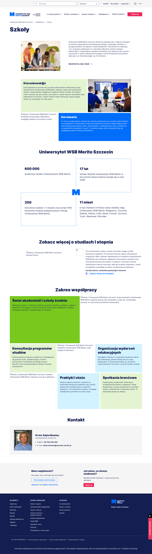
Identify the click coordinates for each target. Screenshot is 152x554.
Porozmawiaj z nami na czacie (44, 480)
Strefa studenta (118, 14)
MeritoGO (13, 510)
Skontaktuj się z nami (79, 64)
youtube (130, 511)
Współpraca (103, 14)
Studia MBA (34, 521)
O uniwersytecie (53, 14)
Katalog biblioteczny (17, 519)
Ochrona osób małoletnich (57, 540)
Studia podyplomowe (37, 518)
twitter (121, 511)
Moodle (12, 513)
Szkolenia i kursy (36, 524)
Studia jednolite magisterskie (40, 507)
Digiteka (12, 522)
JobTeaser (13, 525)
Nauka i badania (88, 14)
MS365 (12, 516)
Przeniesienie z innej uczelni (39, 530)
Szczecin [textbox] (83, 4)
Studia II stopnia (35, 510)
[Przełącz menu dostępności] (136, 3)
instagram (125, 511)
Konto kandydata (15, 507)
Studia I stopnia (35, 504)
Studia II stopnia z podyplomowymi (36, 514)
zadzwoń (35, 485)
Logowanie (124, 4)
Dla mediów (115, 4)
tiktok (134, 511)
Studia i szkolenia (71, 14)
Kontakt (105, 4)
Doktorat (33, 527)
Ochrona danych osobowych (37, 540)
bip (139, 511)
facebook (112, 511)
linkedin (117, 511)
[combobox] (88, 4)
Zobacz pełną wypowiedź (102, 274)
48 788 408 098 (50, 442)
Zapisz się (134, 14)
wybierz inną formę (50, 485)
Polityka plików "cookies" (76, 540)
